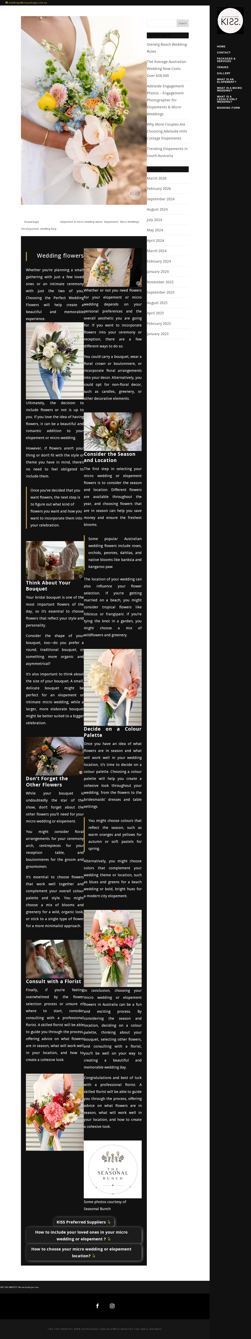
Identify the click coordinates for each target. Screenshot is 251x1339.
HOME (221, 46)
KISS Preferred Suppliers (81, 1222)
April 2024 (155, 240)
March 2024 (156, 250)
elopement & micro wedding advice (81, 221)
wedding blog (48, 228)
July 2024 (154, 219)
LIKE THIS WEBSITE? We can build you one (19, 1287)
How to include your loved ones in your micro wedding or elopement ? (81, 1235)
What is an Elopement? (226, 80)
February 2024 (159, 261)
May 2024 (155, 230)
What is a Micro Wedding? (229, 89)
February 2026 (159, 188)
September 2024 (161, 199)
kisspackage (31, 221)
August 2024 (157, 209)
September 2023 (161, 292)
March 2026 (156, 178)
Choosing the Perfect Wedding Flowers (67, 213)
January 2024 (158, 271)
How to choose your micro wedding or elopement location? (81, 1252)
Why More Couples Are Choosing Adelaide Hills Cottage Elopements (167, 131)
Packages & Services (226, 60)
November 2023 (160, 282)
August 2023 (157, 302)
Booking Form (228, 108)
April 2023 (155, 313)
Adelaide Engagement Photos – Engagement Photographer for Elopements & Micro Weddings (165, 100)
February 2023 (159, 323)
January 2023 (158, 333)
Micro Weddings (129, 221)
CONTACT (224, 52)
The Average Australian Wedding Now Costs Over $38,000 (166, 68)
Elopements (111, 221)
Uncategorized (30, 228)
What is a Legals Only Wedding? (227, 99)
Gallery (223, 73)
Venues (222, 67)
